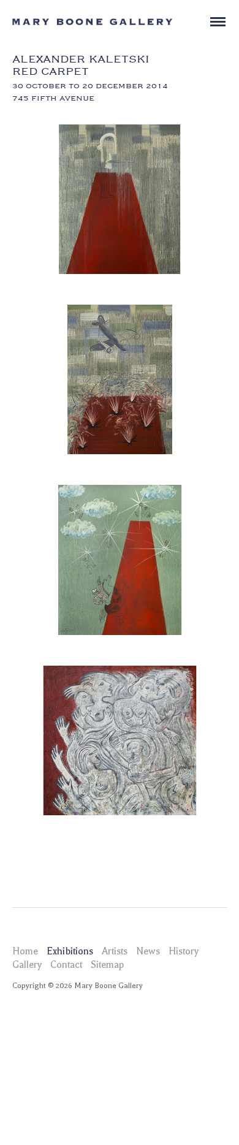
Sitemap (107, 964)
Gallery (27, 964)
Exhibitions (70, 951)
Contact (66, 964)
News (148, 951)
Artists (114, 951)
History (184, 951)
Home (25, 951)
